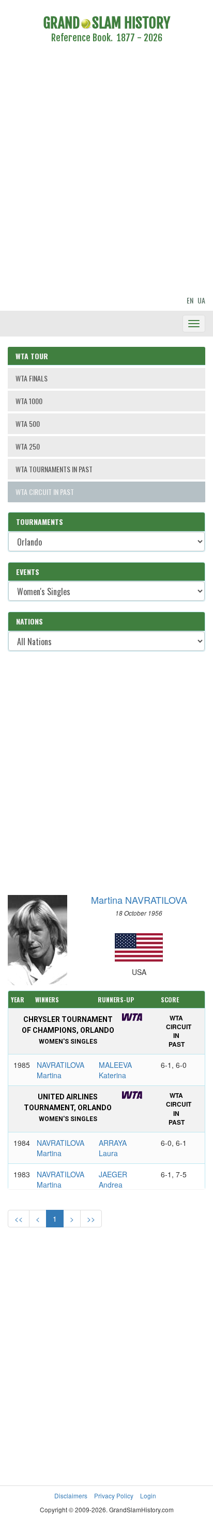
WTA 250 (28, 446)
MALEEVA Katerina (115, 1070)
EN (190, 300)
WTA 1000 (29, 400)
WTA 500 (28, 423)
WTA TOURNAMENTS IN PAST (54, 468)
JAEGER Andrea (113, 1179)
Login (148, 1495)
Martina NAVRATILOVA (139, 899)
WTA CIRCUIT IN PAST (45, 491)
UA (201, 300)
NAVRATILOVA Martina (60, 1070)
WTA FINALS (32, 378)
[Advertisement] (106, 171)
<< (18, 1218)
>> (91, 1218)
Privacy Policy (113, 1495)
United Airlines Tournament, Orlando (68, 1108)
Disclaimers (70, 1495)
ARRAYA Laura (113, 1148)
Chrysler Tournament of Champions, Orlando (68, 1030)
